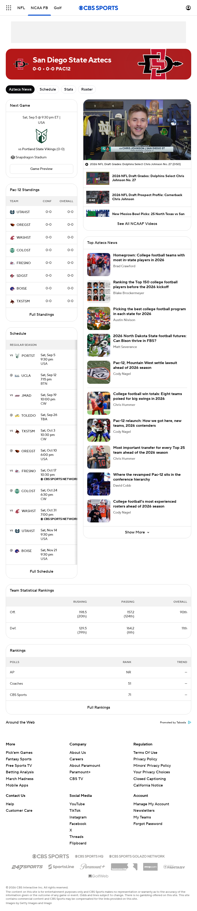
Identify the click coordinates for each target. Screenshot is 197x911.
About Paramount (84, 765)
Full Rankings (98, 707)
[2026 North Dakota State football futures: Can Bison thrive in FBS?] (98, 345)
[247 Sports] (27, 865)
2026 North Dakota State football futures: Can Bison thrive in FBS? (149, 338)
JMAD (26, 396)
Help (10, 804)
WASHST (24, 237)
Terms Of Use (145, 752)
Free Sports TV (19, 765)
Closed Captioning (149, 774)
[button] (8, 8)
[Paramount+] (92, 865)
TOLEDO (28, 416)
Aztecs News (20, 89)
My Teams (142, 817)
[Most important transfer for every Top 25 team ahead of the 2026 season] (98, 457)
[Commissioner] (124, 865)
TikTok (74, 810)
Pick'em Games (19, 752)
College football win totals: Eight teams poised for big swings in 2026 (147, 396)
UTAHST (23, 212)
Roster (87, 89)
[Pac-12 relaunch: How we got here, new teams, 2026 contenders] (98, 430)
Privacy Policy (145, 759)
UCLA (26, 376)
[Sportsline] (61, 866)
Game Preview (41, 169)
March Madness (19, 778)
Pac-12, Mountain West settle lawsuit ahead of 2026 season (145, 365)
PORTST (28, 356)
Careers (76, 759)
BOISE (22, 288)
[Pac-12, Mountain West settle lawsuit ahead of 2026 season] (98, 372)
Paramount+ (80, 772)
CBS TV (76, 778)
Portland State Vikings (39, 149)
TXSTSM (23, 301)
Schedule (48, 89)
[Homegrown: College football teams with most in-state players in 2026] (98, 264)
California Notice (148, 780)
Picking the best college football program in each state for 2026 (149, 311)
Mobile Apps (17, 785)
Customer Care (19, 810)
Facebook (77, 823)
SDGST (22, 276)
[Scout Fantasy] (174, 866)
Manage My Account (151, 804)
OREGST (24, 225)
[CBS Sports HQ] (89, 855)
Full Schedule (41, 571)
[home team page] (41, 136)
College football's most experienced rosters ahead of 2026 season (144, 503)
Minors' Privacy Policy (152, 765)
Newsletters (143, 810)
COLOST (24, 250)
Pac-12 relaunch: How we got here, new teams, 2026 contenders (147, 423)
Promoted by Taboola (173, 722)
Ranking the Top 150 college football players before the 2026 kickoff (145, 284)
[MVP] (150, 864)
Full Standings (41, 314)
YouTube (77, 804)
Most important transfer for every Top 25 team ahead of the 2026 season (149, 450)
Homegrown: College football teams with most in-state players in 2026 (149, 257)
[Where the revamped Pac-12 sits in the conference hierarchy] (98, 484)
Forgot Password (147, 823)
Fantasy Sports (18, 759)
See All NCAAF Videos (137, 223)
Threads (76, 836)
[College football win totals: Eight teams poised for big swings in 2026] (98, 403)
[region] (137, 129)
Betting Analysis (20, 772)
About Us (77, 752)
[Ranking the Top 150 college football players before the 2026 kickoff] (98, 291)
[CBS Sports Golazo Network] (137, 855)
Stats (68, 89)
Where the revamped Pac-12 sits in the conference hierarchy (147, 477)
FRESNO (24, 263)
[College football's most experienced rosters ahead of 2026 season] (98, 510)
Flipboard (77, 843)
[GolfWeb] (98, 876)
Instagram (78, 817)
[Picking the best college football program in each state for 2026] (98, 318)
